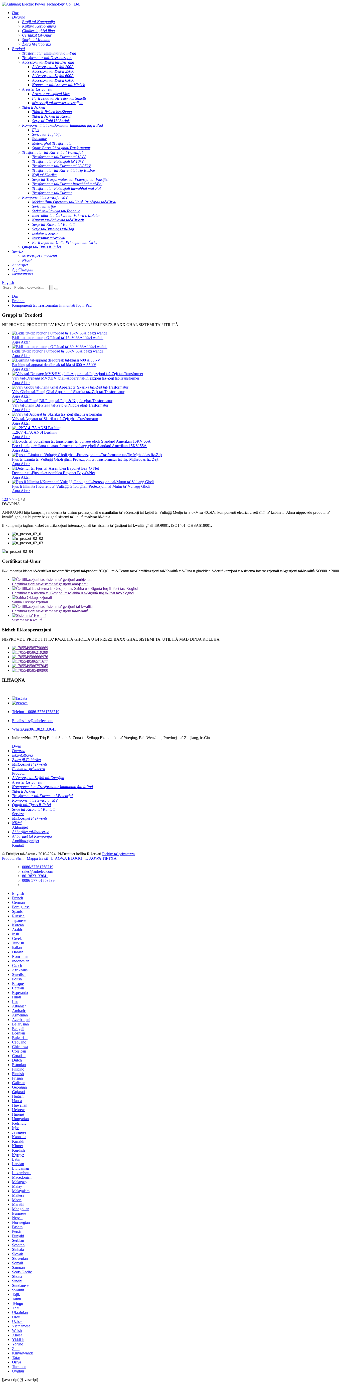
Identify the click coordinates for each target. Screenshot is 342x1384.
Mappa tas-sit (37, 858)
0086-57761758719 (35, 712)
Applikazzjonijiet (25, 841)
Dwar (16, 746)
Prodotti (18, 301)
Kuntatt (18, 845)
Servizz (18, 814)
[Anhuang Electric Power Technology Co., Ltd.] (41, 4)
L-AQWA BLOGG (66, 858)
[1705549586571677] (176, 661)
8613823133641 (34, 729)
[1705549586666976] (176, 657)
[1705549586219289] (176, 652)
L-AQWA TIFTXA (101, 858)
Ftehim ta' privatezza (118, 854)
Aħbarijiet (20, 827)
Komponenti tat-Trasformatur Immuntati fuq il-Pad (52, 305)
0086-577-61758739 (38, 880)
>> (14, 499)
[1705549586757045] (176, 666)
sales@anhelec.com (32, 721)
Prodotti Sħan (13, 858)
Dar (15, 296)
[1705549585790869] (176, 648)
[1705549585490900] (176, 670)
